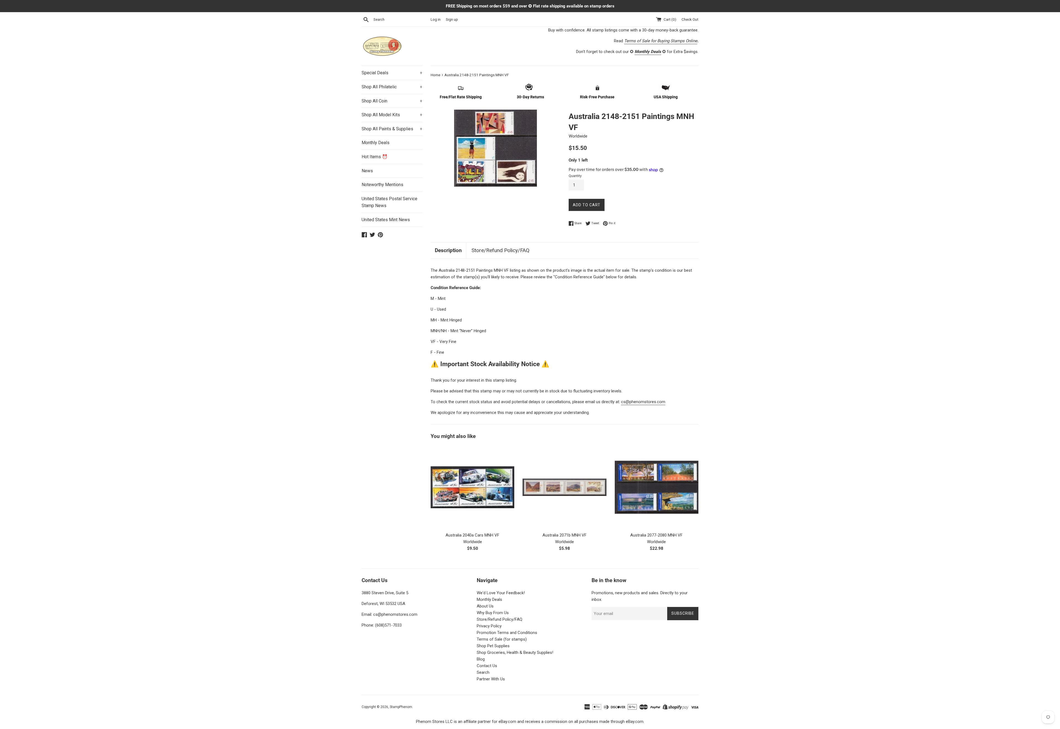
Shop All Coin (392, 101)
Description (448, 250)
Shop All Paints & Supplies (392, 128)
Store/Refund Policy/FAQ (500, 250)
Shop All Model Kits (392, 114)
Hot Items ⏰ (375, 156)
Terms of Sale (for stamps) (502, 639)
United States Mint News (386, 219)
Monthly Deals (375, 142)
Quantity (575, 176)
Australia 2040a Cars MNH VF (472, 535)
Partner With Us (491, 679)
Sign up (452, 19)
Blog (481, 659)
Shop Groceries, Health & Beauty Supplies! (515, 652)
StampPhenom (401, 707)
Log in (436, 19)
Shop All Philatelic (392, 86)
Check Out (690, 19)
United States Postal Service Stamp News (389, 202)
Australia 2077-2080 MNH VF (656, 535)
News (367, 170)
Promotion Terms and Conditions (507, 632)
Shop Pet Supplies (493, 645)
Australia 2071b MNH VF (564, 535)
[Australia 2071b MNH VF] (564, 487)
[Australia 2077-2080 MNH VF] (656, 487)
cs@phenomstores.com (643, 401)
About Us (485, 606)
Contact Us (487, 665)
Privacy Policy (489, 626)
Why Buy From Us (493, 612)
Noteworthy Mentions (382, 184)
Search (483, 672)
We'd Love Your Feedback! (501, 592)
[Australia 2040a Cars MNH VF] (472, 487)
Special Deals (392, 72)
